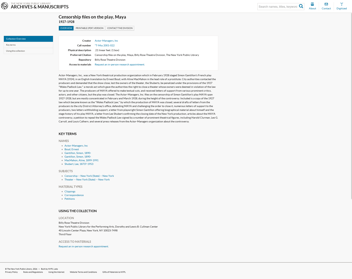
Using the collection (15, 51)
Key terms (11, 45)
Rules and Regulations (33, 272)
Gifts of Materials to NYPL (114, 272)
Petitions (70, 198)
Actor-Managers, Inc (106, 40)
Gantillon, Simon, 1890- (78, 152)
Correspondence (74, 195)
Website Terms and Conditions (83, 272)
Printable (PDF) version (89, 28)
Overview (66, 28)
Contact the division (120, 28)
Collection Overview (16, 39)
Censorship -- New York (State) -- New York (89, 175)
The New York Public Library (19, 269)
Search (301, 6)
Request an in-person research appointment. (120, 64)
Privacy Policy (11, 272)
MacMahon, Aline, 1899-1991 (81, 160)
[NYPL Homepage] (4, 6)
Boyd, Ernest (72, 149)
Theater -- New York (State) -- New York (87, 179)
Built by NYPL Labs (49, 269)
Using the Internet (56, 272)
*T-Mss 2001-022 (105, 45)
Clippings (70, 191)
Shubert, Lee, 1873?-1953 (79, 163)
